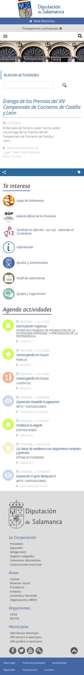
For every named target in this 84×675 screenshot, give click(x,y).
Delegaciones (18, 552)
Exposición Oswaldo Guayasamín (37, 402)
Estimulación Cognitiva (31, 326)
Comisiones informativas (25, 560)
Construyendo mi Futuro (32, 355)
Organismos (19, 608)
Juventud (23, 383)
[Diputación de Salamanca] (42, 9)
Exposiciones (26, 430)
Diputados (16, 548)
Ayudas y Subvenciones (32, 263)
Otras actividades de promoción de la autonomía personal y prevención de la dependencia (47, 333)
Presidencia (17, 587)
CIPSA (13, 614)
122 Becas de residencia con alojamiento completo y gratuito (48, 451)
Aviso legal (9, 662)
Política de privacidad (33, 662)
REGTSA (14, 618)
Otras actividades (30, 457)
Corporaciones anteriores (26, 564)
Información (25, 247)
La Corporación (22, 537)
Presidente (16, 544)
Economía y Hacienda (23, 595)
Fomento (15, 591)
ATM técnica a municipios (26, 637)
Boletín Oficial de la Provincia (36, 216)
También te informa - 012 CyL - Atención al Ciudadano (45, 231)
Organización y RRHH (23, 600)
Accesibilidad (59, 662)
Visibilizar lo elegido (29, 426)
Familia (21, 359)
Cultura (15, 579)
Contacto (49, 669)
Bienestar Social (20, 583)
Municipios (19, 626)
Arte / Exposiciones (31, 406)
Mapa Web (9, 669)
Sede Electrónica (44, 21)
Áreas (14, 572)
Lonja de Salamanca (30, 200)
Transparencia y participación (40, 28)
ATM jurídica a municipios (26, 641)
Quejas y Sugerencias (31, 294)
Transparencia (29, 669)
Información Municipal (24, 633)
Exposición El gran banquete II (35, 476)
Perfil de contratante (31, 278)
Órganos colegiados (22, 556)
